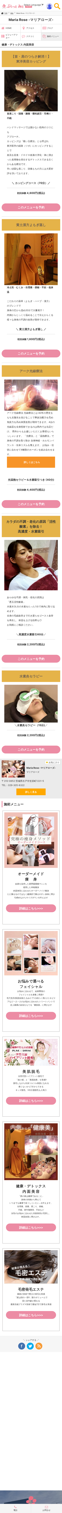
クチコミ (30, 36)
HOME (9, 28)
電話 (15, 1510)
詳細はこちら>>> (31, 908)
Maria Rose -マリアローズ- (25, 13)
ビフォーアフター (12, 36)
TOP (5, 13)
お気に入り (53, 762)
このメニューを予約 (31, 207)
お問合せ (46, 1510)
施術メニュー (53, 36)
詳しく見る (31, 791)
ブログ (50, 28)
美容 (11, 13)
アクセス (30, 28)
